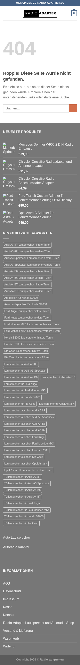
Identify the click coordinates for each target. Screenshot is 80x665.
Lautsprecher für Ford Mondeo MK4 (25, 390)
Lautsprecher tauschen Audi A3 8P (24, 410)
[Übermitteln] (73, 108)
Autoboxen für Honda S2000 (21, 297)
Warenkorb (11, 638)
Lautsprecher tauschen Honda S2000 (26, 450)
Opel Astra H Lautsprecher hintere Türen (28, 470)
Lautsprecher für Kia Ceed (19, 403)
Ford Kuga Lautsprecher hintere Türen (26, 311)
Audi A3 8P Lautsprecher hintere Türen (27, 244)
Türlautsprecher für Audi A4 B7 (22, 496)
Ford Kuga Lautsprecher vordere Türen (27, 317)
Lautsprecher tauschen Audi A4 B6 (24, 423)
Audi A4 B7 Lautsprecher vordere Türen (27, 291)
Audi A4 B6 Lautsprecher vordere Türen (27, 277)
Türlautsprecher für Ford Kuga (22, 503)
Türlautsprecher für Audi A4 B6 (22, 489)
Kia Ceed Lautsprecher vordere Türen (26, 357)
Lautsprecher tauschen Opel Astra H (25, 463)
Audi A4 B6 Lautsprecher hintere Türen (27, 271)
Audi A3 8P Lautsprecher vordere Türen (27, 251)
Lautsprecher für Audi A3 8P (21, 364)
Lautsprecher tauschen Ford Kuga (24, 437)
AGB (6, 583)
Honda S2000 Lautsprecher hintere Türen (28, 337)
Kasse (7, 607)
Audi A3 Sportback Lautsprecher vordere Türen (32, 264)
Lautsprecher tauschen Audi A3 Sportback (29, 417)
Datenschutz (12, 591)
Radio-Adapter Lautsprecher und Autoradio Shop (38, 623)
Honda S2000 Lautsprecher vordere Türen (29, 344)
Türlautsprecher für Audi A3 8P (22, 476)
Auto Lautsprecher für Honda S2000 (25, 304)
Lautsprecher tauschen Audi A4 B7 (24, 430)
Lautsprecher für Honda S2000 (22, 397)
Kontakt (8, 615)
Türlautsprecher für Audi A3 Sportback (26, 483)
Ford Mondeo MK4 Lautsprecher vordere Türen (32, 330)
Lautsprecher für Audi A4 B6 (21, 377)
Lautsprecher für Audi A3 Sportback (25, 370)
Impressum (11, 599)
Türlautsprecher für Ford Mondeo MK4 (26, 509)
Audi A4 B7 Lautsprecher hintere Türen (27, 284)
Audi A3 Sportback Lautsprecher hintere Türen (31, 258)
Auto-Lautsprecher (16, 537)
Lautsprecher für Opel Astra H (56, 403)
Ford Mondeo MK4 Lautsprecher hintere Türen (31, 324)
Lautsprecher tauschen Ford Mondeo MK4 (29, 443)
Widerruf (9, 646)
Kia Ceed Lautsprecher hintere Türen (26, 350)
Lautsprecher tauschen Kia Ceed (23, 456)
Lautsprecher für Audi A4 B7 (58, 377)
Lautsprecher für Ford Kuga (20, 383)
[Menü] (5, 13)
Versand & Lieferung (18, 630)
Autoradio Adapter (16, 547)
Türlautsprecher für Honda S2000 (23, 516)
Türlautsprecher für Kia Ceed (21, 523)
